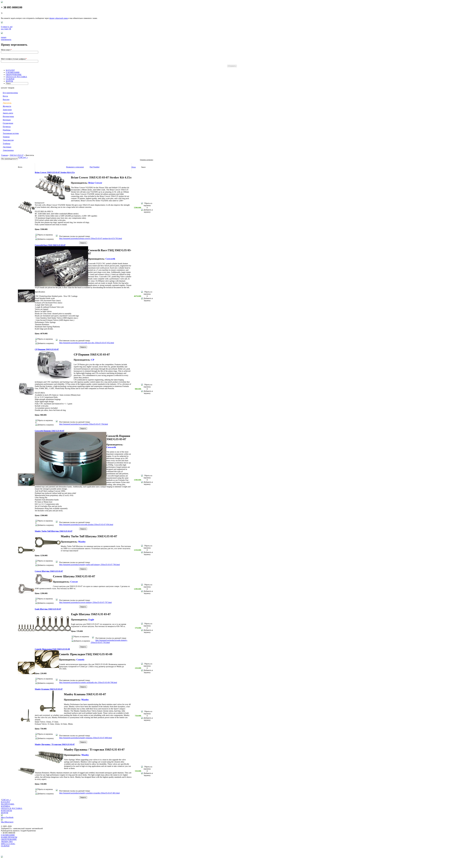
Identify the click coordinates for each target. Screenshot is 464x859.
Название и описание (75, 167)
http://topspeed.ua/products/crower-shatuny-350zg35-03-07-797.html (85, 602)
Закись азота (8, 113)
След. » (25, 157)
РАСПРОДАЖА (7, 804)
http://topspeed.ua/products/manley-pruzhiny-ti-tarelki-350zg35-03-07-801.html (89, 793)
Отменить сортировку (146, 160)
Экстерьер (7, 147)
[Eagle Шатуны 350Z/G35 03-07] (26, 633)
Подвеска (7, 127)
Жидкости (7, 106)
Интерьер (7, 120)
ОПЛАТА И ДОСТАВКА (16, 77)
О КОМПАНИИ (12, 72)
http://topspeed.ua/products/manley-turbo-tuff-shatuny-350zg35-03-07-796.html (89, 565)
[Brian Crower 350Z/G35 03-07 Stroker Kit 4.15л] (26, 213)
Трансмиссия (8, 140)
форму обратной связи (58, 18)
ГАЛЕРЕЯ (10, 79)
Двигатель (7, 103)
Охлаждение (8, 123)
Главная (4, 155)
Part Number (94, 167)
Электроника (8, 150)
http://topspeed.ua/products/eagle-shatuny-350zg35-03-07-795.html (109, 641)
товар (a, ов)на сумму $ (6, 28)
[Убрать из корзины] (44, 235)
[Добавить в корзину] (44, 239)
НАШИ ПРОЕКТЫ (9, 837)
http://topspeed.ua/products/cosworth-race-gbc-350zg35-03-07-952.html (86, 343)
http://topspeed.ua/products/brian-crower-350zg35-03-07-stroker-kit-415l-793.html (90, 238)
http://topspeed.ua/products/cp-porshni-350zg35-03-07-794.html (83, 424)
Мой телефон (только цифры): (13, 59)
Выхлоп (6, 99)
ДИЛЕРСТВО (7, 841)
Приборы (7, 130)
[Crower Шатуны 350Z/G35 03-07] (26, 595)
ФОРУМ (9, 81)
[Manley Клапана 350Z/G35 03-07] (26, 721)
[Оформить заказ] (2, 23)
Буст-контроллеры (10, 93)
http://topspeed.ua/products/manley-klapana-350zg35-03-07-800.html (85, 738)
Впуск (5, 96)
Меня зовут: (6, 50)
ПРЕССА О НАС (8, 844)
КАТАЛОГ (10, 70)
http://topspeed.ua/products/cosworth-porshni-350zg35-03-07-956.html (86, 524)
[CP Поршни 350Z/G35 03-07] (26, 394)
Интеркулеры (8, 116)
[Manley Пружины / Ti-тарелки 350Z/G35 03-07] (26, 776)
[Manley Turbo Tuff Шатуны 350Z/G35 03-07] (26, 556)
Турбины (6, 143)
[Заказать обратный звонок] (2, 33)
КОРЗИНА (5, 806)
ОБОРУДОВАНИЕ (14, 75)
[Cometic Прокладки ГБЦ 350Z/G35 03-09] (26, 673)
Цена (133, 167)
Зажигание (7, 110)
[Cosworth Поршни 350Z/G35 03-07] (26, 485)
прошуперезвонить (6, 38)
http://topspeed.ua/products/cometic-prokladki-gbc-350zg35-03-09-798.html (88, 682)
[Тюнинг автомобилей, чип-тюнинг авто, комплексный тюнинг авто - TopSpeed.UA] (2, 2)
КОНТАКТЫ (6, 811)
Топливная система (11, 133)
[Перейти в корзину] (57, 236)
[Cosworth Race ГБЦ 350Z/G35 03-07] (26, 302)
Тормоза (6, 137)
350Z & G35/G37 (16, 155)
